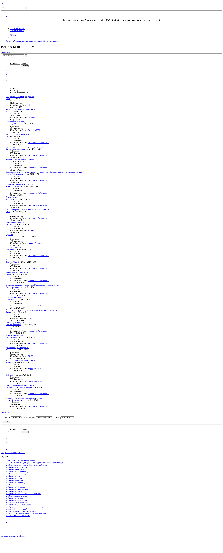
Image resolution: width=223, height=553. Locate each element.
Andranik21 (10, 375)
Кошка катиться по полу (15, 122)
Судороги (9, 235)
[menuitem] (6, 14)
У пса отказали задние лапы (17, 272)
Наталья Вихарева (13, 237)
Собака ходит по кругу (15, 323)
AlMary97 (9, 111)
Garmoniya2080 (12, 124)
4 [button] (6, 74)
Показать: (7, 417)
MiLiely (8, 212)
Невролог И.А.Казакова (37, 143)
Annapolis (9, 362)
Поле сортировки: (28, 417)
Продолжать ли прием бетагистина (19, 184)
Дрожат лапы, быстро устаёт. (17, 348)
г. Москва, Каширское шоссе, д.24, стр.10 (140, 20)
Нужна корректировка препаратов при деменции (25, 147)
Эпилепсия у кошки (13, 247)
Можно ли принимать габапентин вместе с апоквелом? (27, 210)
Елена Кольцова (12, 337)
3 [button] (6, 72)
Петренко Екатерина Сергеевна (18, 387)
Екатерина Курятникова (15, 149)
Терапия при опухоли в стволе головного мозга (24, 398)
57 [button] (6, 80)
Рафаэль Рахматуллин (14, 174)
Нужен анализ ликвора (15, 222)
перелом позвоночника (15, 335)
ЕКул (8, 99)
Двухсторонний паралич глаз (17, 134)
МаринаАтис (11, 199)
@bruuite (9, 274)
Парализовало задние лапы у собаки (20, 385)
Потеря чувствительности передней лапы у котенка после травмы (32, 310)
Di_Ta (8, 161)
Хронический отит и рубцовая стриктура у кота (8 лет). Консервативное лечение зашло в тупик (44, 172)
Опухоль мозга (11, 197)
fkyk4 (8, 312)
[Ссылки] (6, 24)
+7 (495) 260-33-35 (110, 20)
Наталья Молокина (13, 325)
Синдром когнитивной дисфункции (20, 97)
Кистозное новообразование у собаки (20, 360)
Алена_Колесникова (14, 187)
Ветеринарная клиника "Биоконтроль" (81, 20)
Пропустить (5, 3)
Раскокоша (10, 249)
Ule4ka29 (9, 300)
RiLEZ (8, 350)
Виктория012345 (12, 262)
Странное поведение (14, 297)
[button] (6, 61)
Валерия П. (10, 224)
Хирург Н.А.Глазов (35, 369)
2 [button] (6, 70)
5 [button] (6, 76)
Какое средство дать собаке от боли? (20, 260)
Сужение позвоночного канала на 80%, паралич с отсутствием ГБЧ (32, 285)
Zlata (7, 136)
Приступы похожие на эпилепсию (19, 373)
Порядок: (56, 417)
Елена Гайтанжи (12, 287)
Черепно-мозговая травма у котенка (20, 159)
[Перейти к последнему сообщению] (33, 105)
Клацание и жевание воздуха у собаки (21, 109)
